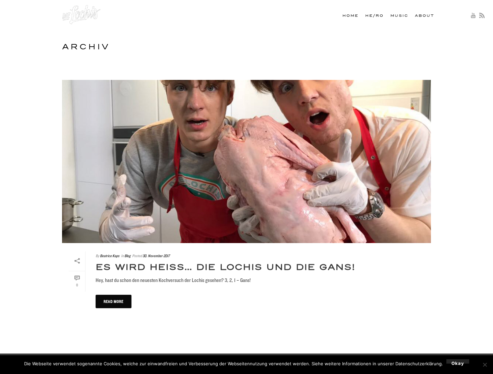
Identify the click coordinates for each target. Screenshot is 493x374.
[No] (484, 364)
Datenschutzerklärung (418, 363)
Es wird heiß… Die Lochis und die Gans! (225, 267)
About (424, 15)
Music (399, 15)
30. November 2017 (156, 255)
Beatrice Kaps (109, 255)
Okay (457, 362)
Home (350, 15)
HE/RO (374, 15)
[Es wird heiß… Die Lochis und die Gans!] (246, 161)
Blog (127, 255)
